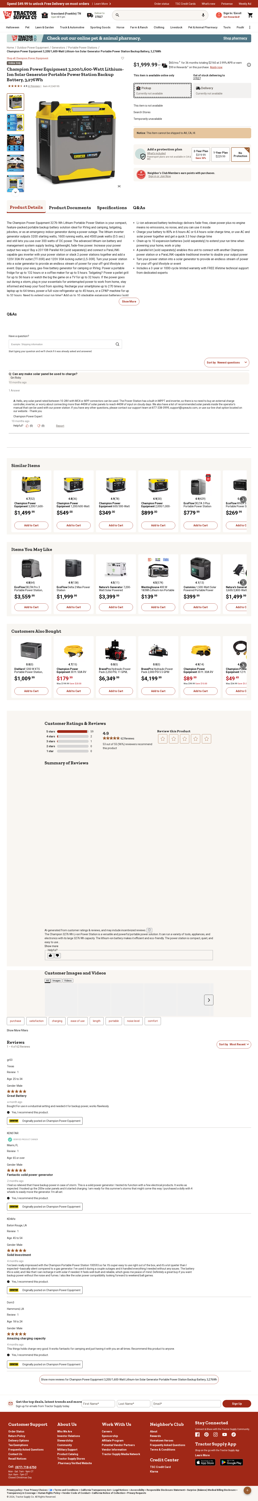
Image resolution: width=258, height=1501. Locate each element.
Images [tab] (57, 980)
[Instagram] (215, 1434)
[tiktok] (233, 1434)
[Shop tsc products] (129, 38)
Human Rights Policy (49, 1493)
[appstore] (205, 1462)
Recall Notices (17, 1458)
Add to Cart (31, 525)
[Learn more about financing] (249, 65)
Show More (129, 301)
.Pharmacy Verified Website (74, 1463)
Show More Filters (17, 1030)
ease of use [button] (78, 1020)
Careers (107, 1431)
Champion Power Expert (27, 416)
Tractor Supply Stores (71, 1458)
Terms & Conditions (162, 1449)
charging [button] (57, 1020)
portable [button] (114, 1020)
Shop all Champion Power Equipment (27, 58)
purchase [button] (15, 1020)
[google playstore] (231, 1462)
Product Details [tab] (26, 207)
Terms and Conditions (66, 1490)
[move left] (14, 499)
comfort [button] (153, 1020)
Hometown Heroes (161, 1440)
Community (64, 1445)
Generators (58, 47)
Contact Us (15, 1454)
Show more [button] (51, 946)
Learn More (101, 3)
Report (60, 425)
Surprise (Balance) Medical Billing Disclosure (211, 1490)
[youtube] (224, 1434)
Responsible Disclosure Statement (166, 1490)
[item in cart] (250, 15)
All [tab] (47, 980)
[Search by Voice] (203, 15)
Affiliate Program (113, 1440)
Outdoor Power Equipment (33, 47)
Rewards (155, 1436)
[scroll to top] (247, 1490)
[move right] (243, 499)
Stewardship (65, 1440)
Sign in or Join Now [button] (159, 176)
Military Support (67, 1449)
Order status (161, 3)
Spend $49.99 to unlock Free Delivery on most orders (48, 4)
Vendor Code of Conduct (76, 1493)
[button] (110, 4)
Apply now (216, 67)
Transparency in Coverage (21, 1493)
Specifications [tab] (112, 207)
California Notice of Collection (108, 1493)
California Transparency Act (96, 1490)
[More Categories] (249, 27)
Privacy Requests (136, 1493)
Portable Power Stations (82, 47)
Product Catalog (67, 1454)
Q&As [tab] (139, 207)
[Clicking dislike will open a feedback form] (57, 955)
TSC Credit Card (160, 1467)
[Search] (117, 15)
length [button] (96, 1020)
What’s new (208, 3)
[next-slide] (15, 192)
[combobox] (230, 362)
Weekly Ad (245, 3)
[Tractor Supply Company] (20, 15)
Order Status (16, 1431)
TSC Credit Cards (185, 3)
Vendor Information (114, 1449)
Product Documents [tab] (70, 207)
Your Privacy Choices (36, 1490)
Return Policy (16, 1436)
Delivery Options (18, 1440)
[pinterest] (206, 1434)
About (153, 1431)
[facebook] (197, 1434)
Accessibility (137, 1490)
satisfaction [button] (36, 1020)
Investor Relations (68, 1436)
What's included (156, 153)
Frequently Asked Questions (26, 1449)
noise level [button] (133, 1020)
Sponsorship (110, 1436)
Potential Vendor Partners (118, 1445)
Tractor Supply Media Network (121, 1454)
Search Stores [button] (142, 112)
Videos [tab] (68, 980)
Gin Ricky (16, 377)
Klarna (154, 1471)
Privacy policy (14, 1490)
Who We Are (64, 1431)
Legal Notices (120, 1490)
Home (10, 47)
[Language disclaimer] (149, 930)
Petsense (227, 3)
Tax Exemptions (18, 1445)
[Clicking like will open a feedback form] (50, 955)
